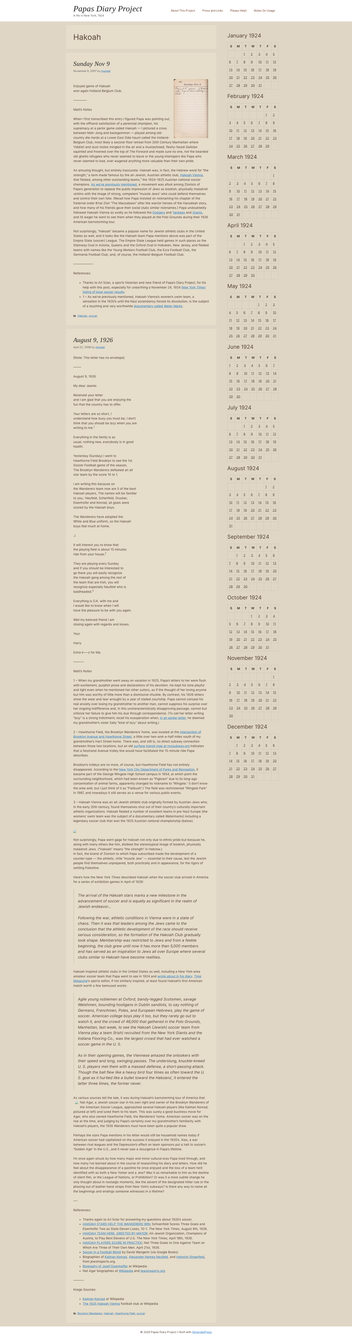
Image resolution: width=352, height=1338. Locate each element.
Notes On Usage (264, 10)
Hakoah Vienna (191, 175)
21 (238, 77)
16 (252, 70)
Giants (197, 212)
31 (260, 85)
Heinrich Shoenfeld (190, 1257)
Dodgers (159, 212)
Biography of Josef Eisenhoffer (105, 1266)
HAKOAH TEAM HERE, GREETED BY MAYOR (115, 1233)
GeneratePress (202, 1332)
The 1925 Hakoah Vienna (101, 1304)
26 (275, 77)
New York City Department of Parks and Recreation (157, 769)
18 (267, 70)
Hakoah (82, 315)
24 (260, 77)
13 (230, 70)
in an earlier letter (173, 718)
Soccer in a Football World (102, 1252)
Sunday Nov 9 (91, 63)
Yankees (179, 212)
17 (260, 70)
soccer (93, 315)
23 (253, 77)
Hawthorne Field (125, 1313)
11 (267, 62)
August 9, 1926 (93, 340)
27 (231, 85)
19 (274, 70)
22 (245, 77)
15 (245, 70)
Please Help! (238, 10)
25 (267, 77)
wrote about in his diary (174, 976)
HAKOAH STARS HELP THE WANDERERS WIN (116, 1224)
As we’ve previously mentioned (114, 184)
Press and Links (212, 10)
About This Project (183, 10)
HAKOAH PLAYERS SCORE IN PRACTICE (112, 1243)
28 (238, 85)
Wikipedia (126, 1271)
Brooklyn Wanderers (90, 1313)
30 (253, 85)
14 (238, 70)
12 (274, 62)
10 (260, 62)
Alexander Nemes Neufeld (148, 1257)
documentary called (158, 306)
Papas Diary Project (107, 8)
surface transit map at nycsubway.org (162, 746)
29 (245, 85)
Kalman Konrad (116, 1257)
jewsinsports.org (153, 1271)
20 (231, 77)
